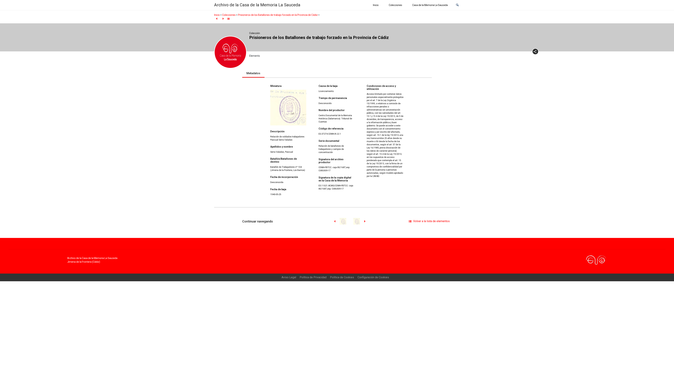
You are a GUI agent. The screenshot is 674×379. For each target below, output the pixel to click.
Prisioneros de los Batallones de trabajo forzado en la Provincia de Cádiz (278, 15)
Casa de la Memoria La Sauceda (430, 5)
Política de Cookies (342, 277)
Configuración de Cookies (373, 277)
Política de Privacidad (313, 277)
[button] (457, 5)
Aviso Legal (289, 277)
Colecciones (395, 5)
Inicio (376, 5)
